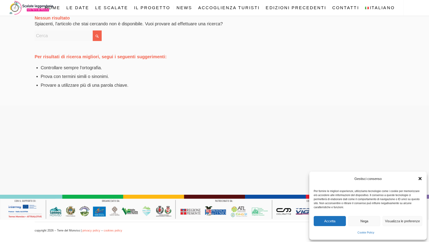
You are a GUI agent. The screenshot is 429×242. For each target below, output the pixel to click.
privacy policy (91, 230)
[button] (420, 178)
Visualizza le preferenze (402, 221)
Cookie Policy (366, 232)
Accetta (329, 221)
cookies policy (113, 230)
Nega (364, 221)
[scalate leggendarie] (31, 8)
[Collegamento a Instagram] (417, 7)
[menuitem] (52, 8)
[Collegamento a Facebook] (410, 7)
